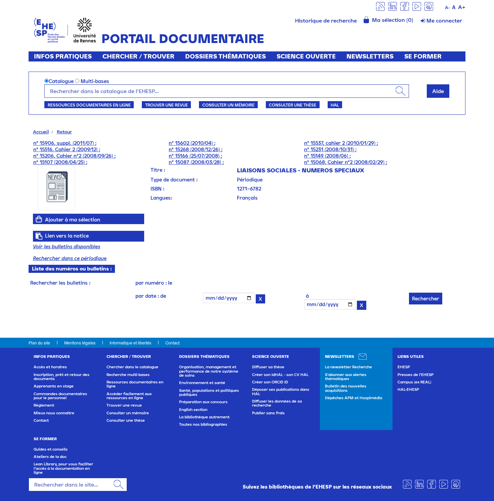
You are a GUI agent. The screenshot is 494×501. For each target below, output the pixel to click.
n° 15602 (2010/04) (191, 143)
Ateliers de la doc (50, 457)
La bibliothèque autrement (204, 417)
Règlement (44, 405)
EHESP (404, 367)
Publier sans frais (268, 413)
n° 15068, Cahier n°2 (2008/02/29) (345, 162)
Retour (64, 131)
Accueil (41, 131)
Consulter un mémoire (228, 104)
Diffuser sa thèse (268, 367)
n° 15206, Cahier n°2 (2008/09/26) (73, 156)
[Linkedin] (392, 6)
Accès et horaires (50, 367)
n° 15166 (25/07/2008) (195, 156)
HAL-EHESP (408, 389)
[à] (312, 296)
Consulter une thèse (292, 104)
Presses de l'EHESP (416, 375)
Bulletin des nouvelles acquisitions (345, 388)
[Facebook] (404, 6)
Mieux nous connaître (54, 413)
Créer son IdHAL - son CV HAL (280, 375)
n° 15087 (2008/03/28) (195, 162)
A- (447, 7)
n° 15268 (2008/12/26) (195, 149)
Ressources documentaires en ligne (89, 104)
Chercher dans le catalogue (132, 367)
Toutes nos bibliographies (203, 424)
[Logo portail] (65, 29)
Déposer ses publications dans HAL (280, 391)
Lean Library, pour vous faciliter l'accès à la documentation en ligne (63, 468)
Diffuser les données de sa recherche (277, 403)
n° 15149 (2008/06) (326, 156)
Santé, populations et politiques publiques (209, 392)
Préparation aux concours (203, 402)
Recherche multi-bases (128, 375)
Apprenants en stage (54, 386)
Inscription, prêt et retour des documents (61, 377)
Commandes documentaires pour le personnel (60, 396)
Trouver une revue (166, 104)
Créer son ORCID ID (270, 382)
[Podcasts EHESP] (428, 6)
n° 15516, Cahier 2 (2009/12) (66, 149)
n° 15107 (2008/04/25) (59, 162)
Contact (172, 342)
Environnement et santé (202, 383)
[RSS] (380, 6)
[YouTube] (416, 6)
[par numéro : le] (201, 283)
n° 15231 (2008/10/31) (329, 149)
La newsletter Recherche (348, 367)
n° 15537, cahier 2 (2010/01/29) (340, 143)
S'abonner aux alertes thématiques (345, 377)
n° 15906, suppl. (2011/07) (64, 143)
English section (193, 410)
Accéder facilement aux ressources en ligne (129, 396)
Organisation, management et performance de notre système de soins (208, 371)
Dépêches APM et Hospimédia (353, 398)
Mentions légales (79, 342)
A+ (461, 7)
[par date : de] (201, 296)
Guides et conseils (51, 449)
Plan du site (39, 342)
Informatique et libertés (130, 342)
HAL (335, 104)
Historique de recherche (326, 20)
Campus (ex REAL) (414, 382)
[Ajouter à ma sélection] (39, 219)
